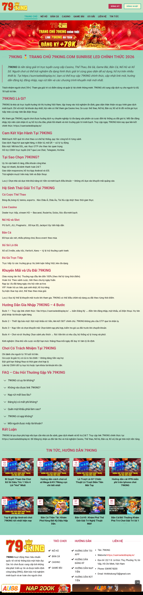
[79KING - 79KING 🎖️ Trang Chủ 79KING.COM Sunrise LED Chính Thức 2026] (14, 6)
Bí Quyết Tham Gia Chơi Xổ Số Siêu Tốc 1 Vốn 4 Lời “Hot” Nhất (18, 482)
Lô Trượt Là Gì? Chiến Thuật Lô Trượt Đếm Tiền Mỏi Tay (89, 482)
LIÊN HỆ (102, 16)
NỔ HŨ (43, 16)
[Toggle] (5, 381)
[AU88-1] (36, 588)
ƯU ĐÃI (91, 16)
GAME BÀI (78, 16)
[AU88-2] (107, 588)
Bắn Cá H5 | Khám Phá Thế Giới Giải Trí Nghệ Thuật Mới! (89, 520)
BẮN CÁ (54, 16)
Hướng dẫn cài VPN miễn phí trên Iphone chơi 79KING (125, 482)
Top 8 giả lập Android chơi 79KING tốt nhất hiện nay (18, 519)
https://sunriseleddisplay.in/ (121, 555)
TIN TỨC (114, 16)
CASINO (66, 16)
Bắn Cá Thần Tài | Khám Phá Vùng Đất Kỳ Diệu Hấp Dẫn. (54, 520)
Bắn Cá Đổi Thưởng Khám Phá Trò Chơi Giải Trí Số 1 (125, 519)
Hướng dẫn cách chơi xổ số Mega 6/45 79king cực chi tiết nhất (53, 482)
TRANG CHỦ (30, 16)
